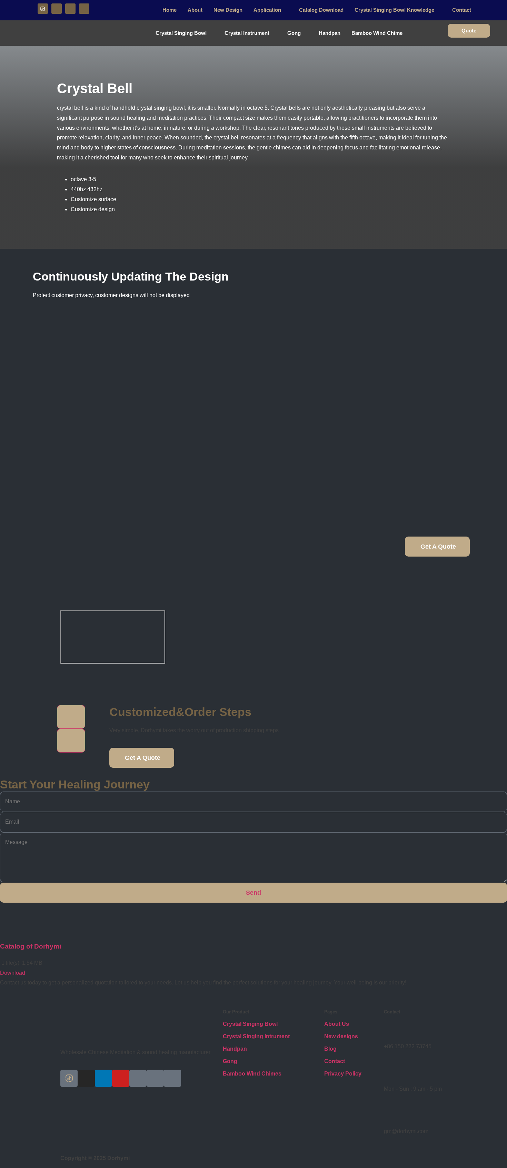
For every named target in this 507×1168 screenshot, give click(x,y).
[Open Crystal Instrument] (273, 33)
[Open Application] (285, 10)
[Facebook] (172, 1078)
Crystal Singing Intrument (256, 1036)
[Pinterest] (138, 1078)
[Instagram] (56, 8)
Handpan (235, 1049)
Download (12, 973)
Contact (334, 1061)
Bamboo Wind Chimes (252, 1074)
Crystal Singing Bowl (250, 1024)
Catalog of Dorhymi (30, 946)
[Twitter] (155, 1078)
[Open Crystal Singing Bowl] (210, 33)
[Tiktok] (69, 1078)
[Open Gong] (305, 33)
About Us (336, 1024)
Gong (230, 1061)
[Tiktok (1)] (43, 8)
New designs (341, 1036)
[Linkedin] (70, 8)
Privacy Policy (342, 1074)
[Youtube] (84, 8)
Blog (330, 1049)
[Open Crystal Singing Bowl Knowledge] (438, 10)
